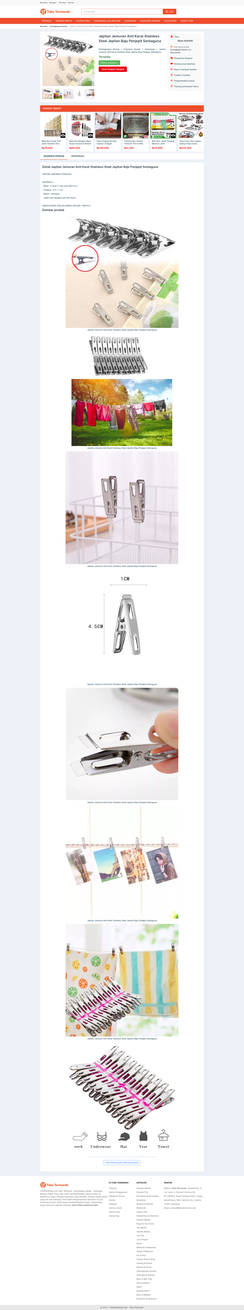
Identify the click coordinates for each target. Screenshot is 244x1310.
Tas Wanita (142, 1227)
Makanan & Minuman (146, 1247)
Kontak (71, 2)
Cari (170, 11)
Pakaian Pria (83, 21)
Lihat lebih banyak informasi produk (122, 1162)
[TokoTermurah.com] (55, 11)
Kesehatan (130, 21)
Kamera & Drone (144, 1267)
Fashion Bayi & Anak (146, 1259)
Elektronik (170, 21)
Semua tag (114, 1216)
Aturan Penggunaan (118, 1192)
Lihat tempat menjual (113, 69)
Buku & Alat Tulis (144, 1279)
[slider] (47, 94)
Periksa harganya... (109, 62)
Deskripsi (54, 156)
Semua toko (114, 1212)
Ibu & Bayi (141, 1255)
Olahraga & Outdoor (146, 1275)
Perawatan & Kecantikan (107, 21)
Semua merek (115, 1208)
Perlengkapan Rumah (58, 26)
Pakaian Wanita (64, 21)
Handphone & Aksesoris (147, 1216)
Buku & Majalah (144, 1295)
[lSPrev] (46, 60)
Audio (139, 1243)
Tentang (62, 2)
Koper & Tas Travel (145, 1223)
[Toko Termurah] (54, 1185)
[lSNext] (90, 60)
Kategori (53, 2)
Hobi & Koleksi (143, 1283)
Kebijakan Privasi (117, 1196)
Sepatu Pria (187, 21)
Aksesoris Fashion (150, 21)
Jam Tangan (142, 1239)
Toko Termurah (136, 1307)
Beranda (43, 2)
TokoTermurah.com (118, 1307)
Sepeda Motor (143, 1291)
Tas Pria (140, 1235)
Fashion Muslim (144, 1220)
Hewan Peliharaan (145, 1251)
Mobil (139, 1287)
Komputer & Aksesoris (147, 1298)
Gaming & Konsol (144, 1263)
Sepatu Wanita (143, 1231)
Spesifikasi (77, 156)
